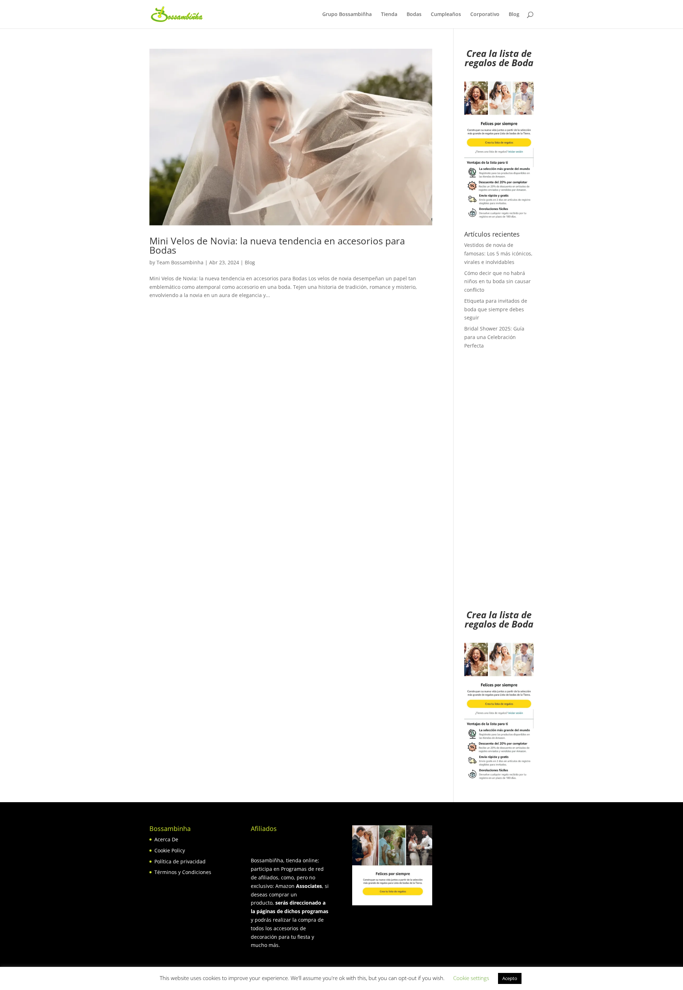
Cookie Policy (169, 850)
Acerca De (166, 839)
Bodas (414, 14)
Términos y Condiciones (182, 872)
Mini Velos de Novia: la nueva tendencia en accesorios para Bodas (277, 245)
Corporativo (484, 14)
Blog (514, 14)
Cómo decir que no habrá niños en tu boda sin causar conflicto (497, 281)
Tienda (389, 14)
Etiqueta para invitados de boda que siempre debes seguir (495, 309)
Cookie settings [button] (471, 977)
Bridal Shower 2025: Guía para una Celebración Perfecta (494, 337)
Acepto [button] (509, 978)
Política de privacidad (180, 861)
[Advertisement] (499, 484)
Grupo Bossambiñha (347, 14)
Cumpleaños (446, 14)
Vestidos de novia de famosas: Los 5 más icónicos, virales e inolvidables (498, 253)
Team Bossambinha (180, 262)
